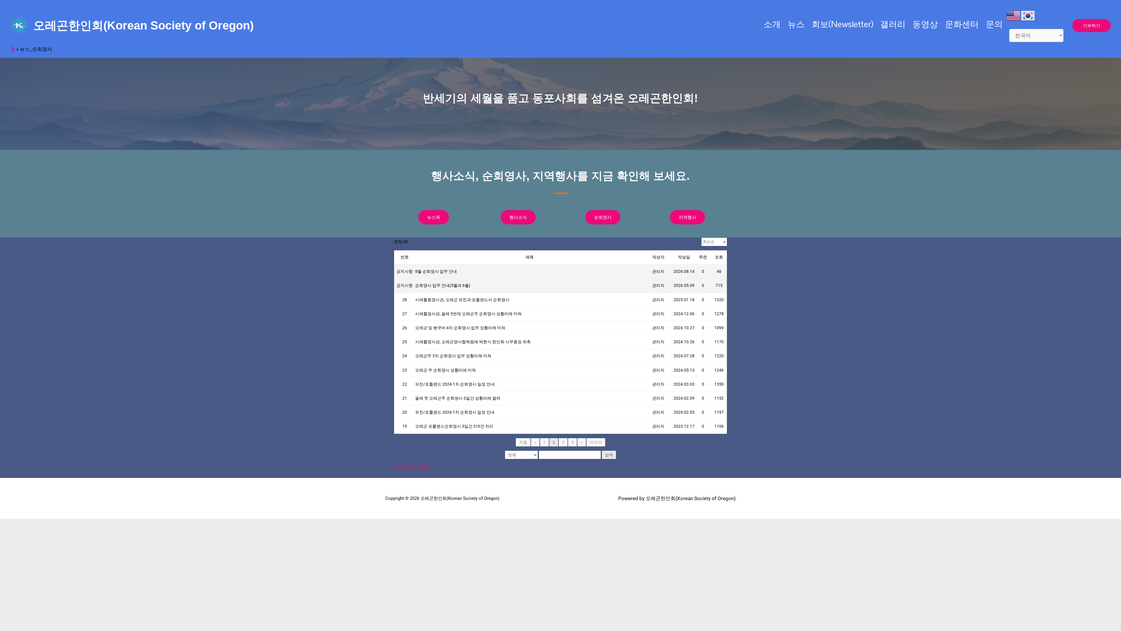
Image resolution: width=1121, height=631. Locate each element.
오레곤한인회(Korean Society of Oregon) (143, 25)
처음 (523, 442)
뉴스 (796, 24)
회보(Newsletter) (842, 24)
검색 (609, 455)
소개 (772, 24)
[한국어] (1028, 15)
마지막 (596, 442)
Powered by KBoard (412, 467)
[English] (1013, 15)
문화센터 (962, 24)
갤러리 (893, 24)
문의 (994, 24)
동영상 (925, 24)
